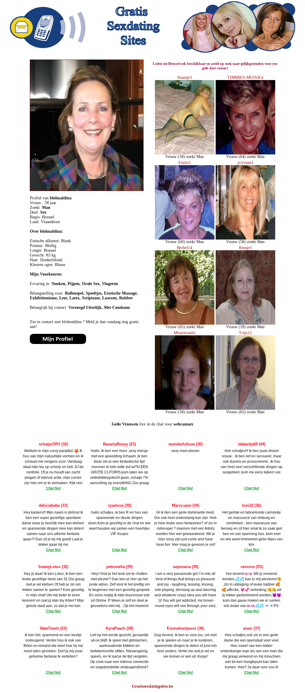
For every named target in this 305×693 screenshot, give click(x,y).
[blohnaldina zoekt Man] (87, 189)
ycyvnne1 (245, 162)
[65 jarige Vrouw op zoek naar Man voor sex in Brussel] (184, 323)
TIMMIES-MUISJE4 (245, 77)
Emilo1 (184, 162)
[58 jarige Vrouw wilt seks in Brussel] (58, 342)
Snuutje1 (184, 77)
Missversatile (184, 333)
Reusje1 (245, 247)
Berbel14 (184, 247)
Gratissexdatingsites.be (152, 686)
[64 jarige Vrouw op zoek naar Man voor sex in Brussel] (245, 153)
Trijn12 (245, 333)
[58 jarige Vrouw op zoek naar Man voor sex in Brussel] (184, 153)
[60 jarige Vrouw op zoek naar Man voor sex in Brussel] (184, 238)
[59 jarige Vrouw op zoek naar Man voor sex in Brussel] (245, 323)
